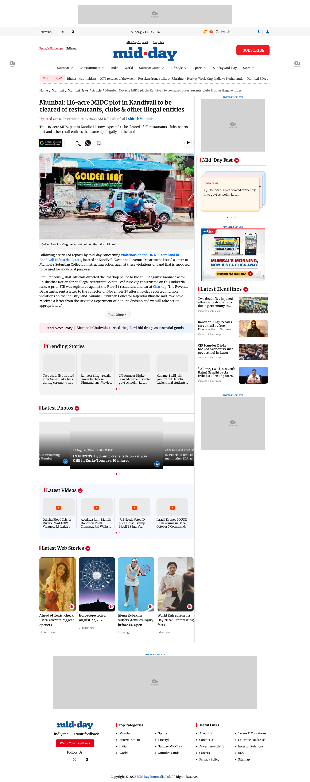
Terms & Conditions (252, 733)
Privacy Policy (209, 759)
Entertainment (90, 68)
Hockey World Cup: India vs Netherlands (215, 79)
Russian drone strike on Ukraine (160, 79)
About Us (205, 733)
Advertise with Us (211, 746)
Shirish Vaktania (141, 119)
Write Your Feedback (75, 743)
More (246, 68)
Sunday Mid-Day (225, 68)
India (115, 68)
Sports (197, 68)
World (129, 68)
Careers (204, 753)
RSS (241, 753)
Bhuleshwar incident (81, 79)
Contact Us (206, 740)
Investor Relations (251, 746)
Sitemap (244, 759)
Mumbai (63, 68)
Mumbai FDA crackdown (264, 79)
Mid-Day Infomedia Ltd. (154, 777)
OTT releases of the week (117, 79)
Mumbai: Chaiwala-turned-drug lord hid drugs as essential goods (131, 328)
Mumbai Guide (149, 68)
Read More (116, 315)
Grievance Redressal (252, 740)
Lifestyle (177, 68)
